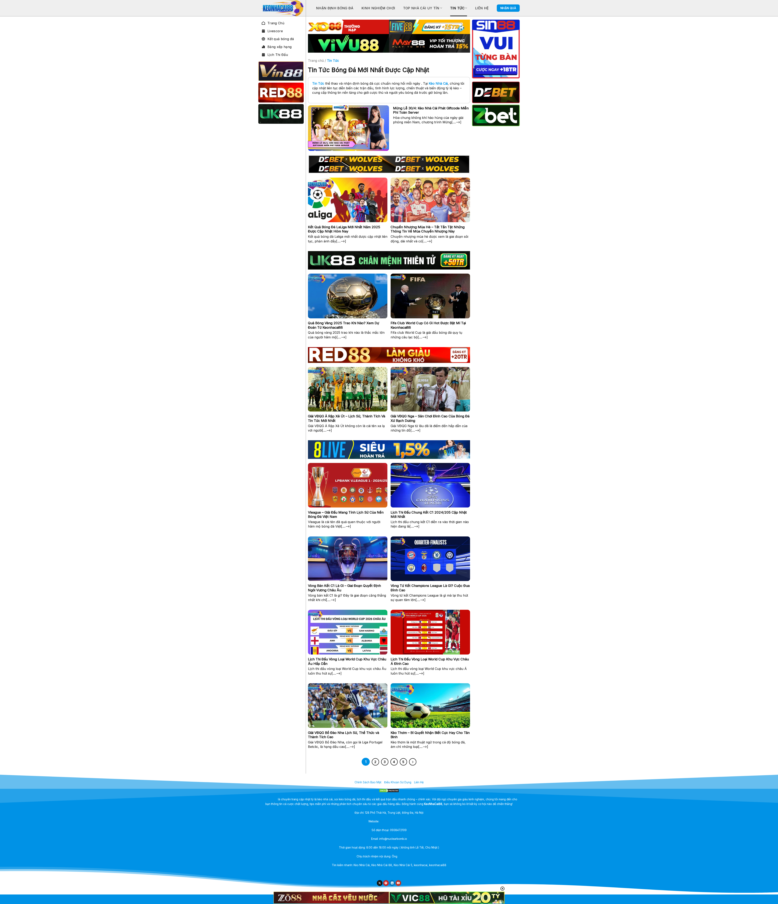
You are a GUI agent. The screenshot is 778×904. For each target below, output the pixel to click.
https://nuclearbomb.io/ (395, 821)
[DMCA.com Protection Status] (389, 791)
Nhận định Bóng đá (334, 8)
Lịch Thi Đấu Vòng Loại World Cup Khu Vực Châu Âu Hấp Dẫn (347, 661)
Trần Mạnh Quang (410, 856)
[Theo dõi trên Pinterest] (386, 883)
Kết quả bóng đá (280, 39)
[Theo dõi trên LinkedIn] (392, 883)
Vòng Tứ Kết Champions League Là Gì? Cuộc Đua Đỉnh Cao (430, 588)
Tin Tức (457, 8)
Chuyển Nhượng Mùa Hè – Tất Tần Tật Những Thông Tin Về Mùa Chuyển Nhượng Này (428, 229)
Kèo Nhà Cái (438, 83)
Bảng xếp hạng (279, 46)
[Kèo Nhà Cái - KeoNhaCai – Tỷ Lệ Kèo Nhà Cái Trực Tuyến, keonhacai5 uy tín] (282, 8)
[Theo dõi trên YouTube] (398, 883)
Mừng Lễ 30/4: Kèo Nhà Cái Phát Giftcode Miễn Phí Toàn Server (431, 110)
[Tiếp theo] (412, 761)
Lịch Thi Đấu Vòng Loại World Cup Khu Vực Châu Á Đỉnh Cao (430, 661)
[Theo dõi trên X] (380, 883)
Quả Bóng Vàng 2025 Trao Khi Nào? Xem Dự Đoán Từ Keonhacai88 (343, 325)
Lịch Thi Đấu (277, 54)
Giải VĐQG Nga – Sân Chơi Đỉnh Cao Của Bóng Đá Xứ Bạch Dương (430, 418)
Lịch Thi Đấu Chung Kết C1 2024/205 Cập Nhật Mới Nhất (429, 514)
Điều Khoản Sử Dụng (397, 782)
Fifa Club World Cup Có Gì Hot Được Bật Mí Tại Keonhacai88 (428, 325)
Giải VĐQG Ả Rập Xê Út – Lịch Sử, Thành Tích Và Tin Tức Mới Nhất (346, 418)
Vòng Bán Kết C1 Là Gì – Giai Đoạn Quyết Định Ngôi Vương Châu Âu (344, 588)
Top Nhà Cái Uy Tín (421, 8)
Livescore (275, 31)
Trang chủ (316, 61)
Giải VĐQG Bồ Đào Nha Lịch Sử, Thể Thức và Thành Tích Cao (343, 735)
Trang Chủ (275, 23)
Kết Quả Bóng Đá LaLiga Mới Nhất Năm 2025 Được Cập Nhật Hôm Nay (344, 229)
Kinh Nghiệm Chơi (378, 8)
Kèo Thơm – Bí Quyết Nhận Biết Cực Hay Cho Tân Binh (430, 735)
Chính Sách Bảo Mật (368, 782)
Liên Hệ (482, 8)
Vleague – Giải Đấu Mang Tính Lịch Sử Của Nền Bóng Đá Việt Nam (346, 514)
